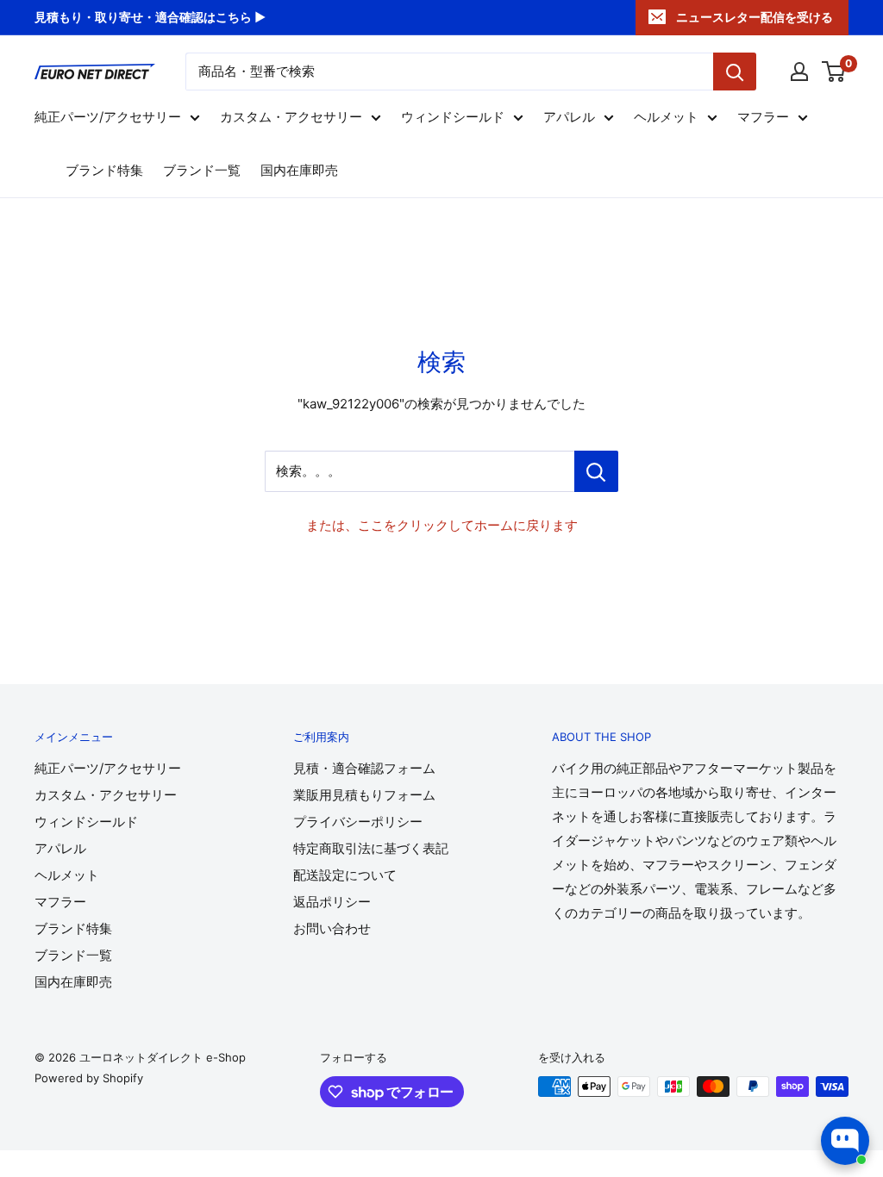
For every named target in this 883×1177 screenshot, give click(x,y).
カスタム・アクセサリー (291, 117)
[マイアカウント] (799, 71)
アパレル (569, 117)
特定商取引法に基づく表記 (370, 848)
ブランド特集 (104, 170)
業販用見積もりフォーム (364, 795)
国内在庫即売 (299, 170)
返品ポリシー (332, 902)
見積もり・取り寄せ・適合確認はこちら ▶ (150, 16)
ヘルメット (666, 117)
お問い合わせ (332, 928)
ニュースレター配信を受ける (754, 16)
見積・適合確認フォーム (364, 768)
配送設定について (345, 875)
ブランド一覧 (202, 170)
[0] (834, 71)
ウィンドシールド (452, 117)
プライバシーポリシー (358, 821)
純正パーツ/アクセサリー (107, 117)
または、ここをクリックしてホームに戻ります (442, 525)
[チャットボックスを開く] (845, 1141)
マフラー (763, 117)
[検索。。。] (596, 471)
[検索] (734, 71)
